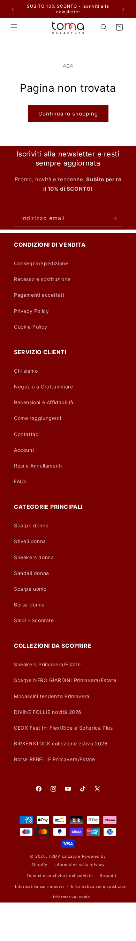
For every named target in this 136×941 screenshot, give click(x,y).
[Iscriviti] (114, 218)
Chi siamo (26, 371)
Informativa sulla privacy (79, 864)
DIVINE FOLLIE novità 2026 (48, 712)
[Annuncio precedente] (13, 9)
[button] (14, 27)
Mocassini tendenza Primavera (52, 696)
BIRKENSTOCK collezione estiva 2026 (60, 743)
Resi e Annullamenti (38, 466)
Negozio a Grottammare (43, 386)
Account (24, 450)
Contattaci (27, 434)
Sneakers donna (34, 557)
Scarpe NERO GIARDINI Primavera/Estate (65, 680)
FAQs (20, 481)
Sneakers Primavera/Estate (47, 664)
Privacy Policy (31, 311)
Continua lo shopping (68, 113)
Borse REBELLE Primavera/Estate (54, 759)
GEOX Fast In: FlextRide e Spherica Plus (63, 728)
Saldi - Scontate (34, 620)
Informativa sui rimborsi (39, 886)
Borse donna (29, 605)
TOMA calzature (64, 856)
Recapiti (108, 875)
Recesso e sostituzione (42, 279)
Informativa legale (71, 896)
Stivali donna (30, 541)
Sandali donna (31, 573)
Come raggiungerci (37, 418)
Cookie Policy (30, 327)
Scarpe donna (31, 525)
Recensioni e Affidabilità (44, 402)
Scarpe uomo (30, 589)
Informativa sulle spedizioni (99, 886)
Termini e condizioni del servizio (60, 875)
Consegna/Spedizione (41, 263)
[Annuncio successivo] (123, 9)
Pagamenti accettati (39, 295)
